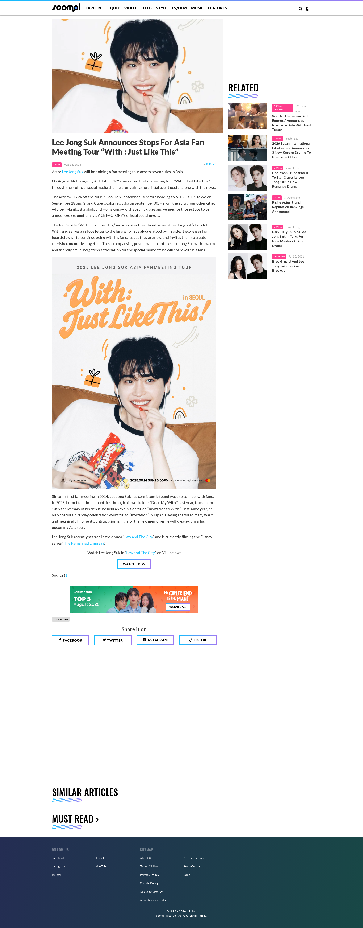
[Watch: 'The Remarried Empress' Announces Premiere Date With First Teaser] (247, 116)
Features (217, 8)
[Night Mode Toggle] (307, 9)
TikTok (100, 858)
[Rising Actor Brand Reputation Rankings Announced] (247, 207)
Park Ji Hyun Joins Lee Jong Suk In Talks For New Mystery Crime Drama (289, 238)
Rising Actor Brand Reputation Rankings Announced (288, 206)
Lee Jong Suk (72, 171)
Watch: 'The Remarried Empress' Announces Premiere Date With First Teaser (291, 123)
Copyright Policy (151, 891)
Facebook (72, 640)
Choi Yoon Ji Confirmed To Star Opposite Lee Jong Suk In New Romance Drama (290, 179)
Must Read (72, 818)
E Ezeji (211, 164)
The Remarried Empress (84, 543)
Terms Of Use (149, 866)
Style (161, 8)
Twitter (114, 640)
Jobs (187, 874)
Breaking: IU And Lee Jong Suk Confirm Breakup (288, 265)
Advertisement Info (153, 900)
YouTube (101, 866)
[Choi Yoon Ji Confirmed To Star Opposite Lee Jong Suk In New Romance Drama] (247, 178)
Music (197, 8)
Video (130, 8)
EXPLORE (93, 8)
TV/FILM (179, 8)
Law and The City (138, 536)
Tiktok (199, 640)
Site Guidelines (194, 858)
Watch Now (134, 564)
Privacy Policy (149, 874)
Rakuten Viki (190, 915)
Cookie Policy (149, 883)
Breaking (279, 256)
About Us (146, 858)
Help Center (192, 866)
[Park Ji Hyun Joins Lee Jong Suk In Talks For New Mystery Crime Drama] (247, 237)
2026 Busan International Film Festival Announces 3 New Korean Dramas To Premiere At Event (291, 150)
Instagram (157, 640)
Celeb (146, 8)
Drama (278, 138)
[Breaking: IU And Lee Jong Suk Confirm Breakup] (247, 266)
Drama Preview (278, 108)
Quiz (115, 8)
